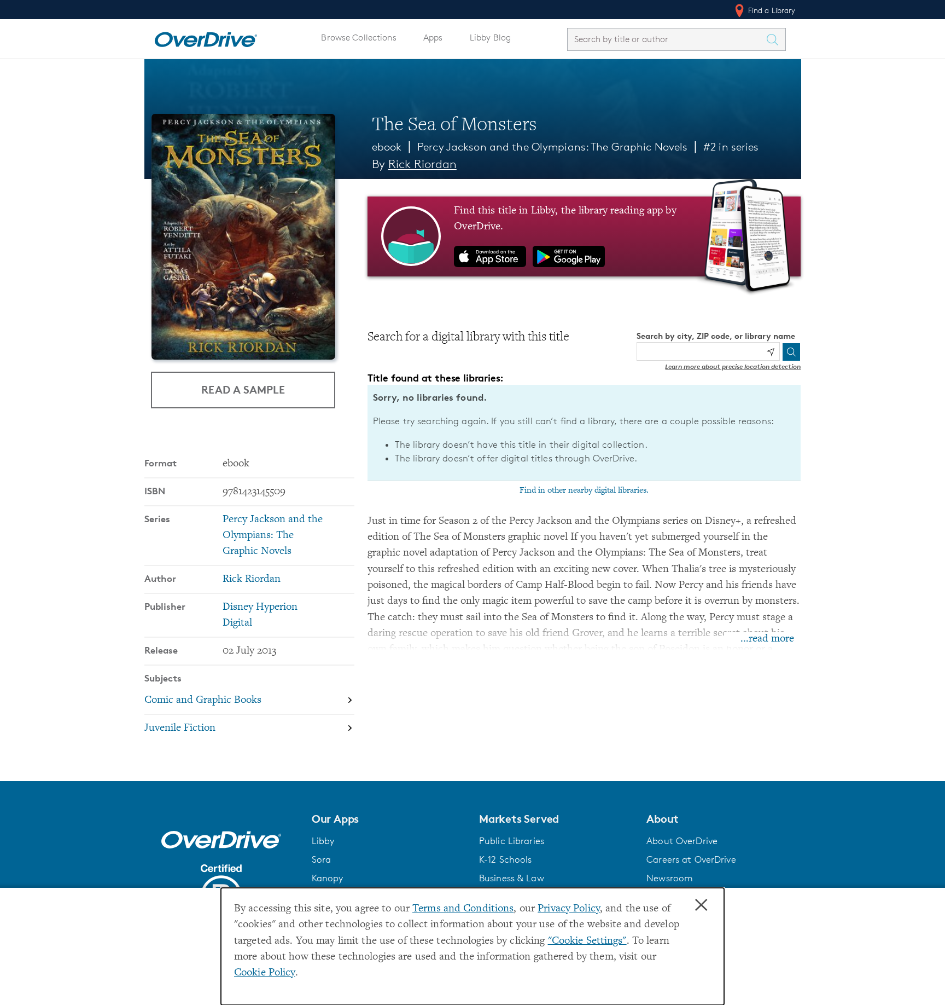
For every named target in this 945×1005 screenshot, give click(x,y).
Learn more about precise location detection (733, 366)
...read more (767, 639)
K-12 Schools (505, 859)
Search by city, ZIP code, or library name (716, 336)
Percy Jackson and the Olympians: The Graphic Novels (552, 146)
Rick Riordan (422, 164)
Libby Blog (490, 37)
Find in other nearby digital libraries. (584, 490)
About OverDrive (682, 840)
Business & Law (511, 878)
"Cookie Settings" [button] (587, 941)
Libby (323, 840)
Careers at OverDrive (691, 859)
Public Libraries (511, 840)
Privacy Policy (569, 909)
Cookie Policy (264, 973)
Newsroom (669, 878)
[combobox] (667, 39)
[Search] (791, 352)
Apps (433, 37)
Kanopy (327, 878)
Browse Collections (358, 37)
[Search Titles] (775, 39)
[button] (389, 819)
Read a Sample (243, 389)
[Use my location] (770, 352)
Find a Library (771, 10)
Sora (321, 859)
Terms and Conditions (463, 909)
